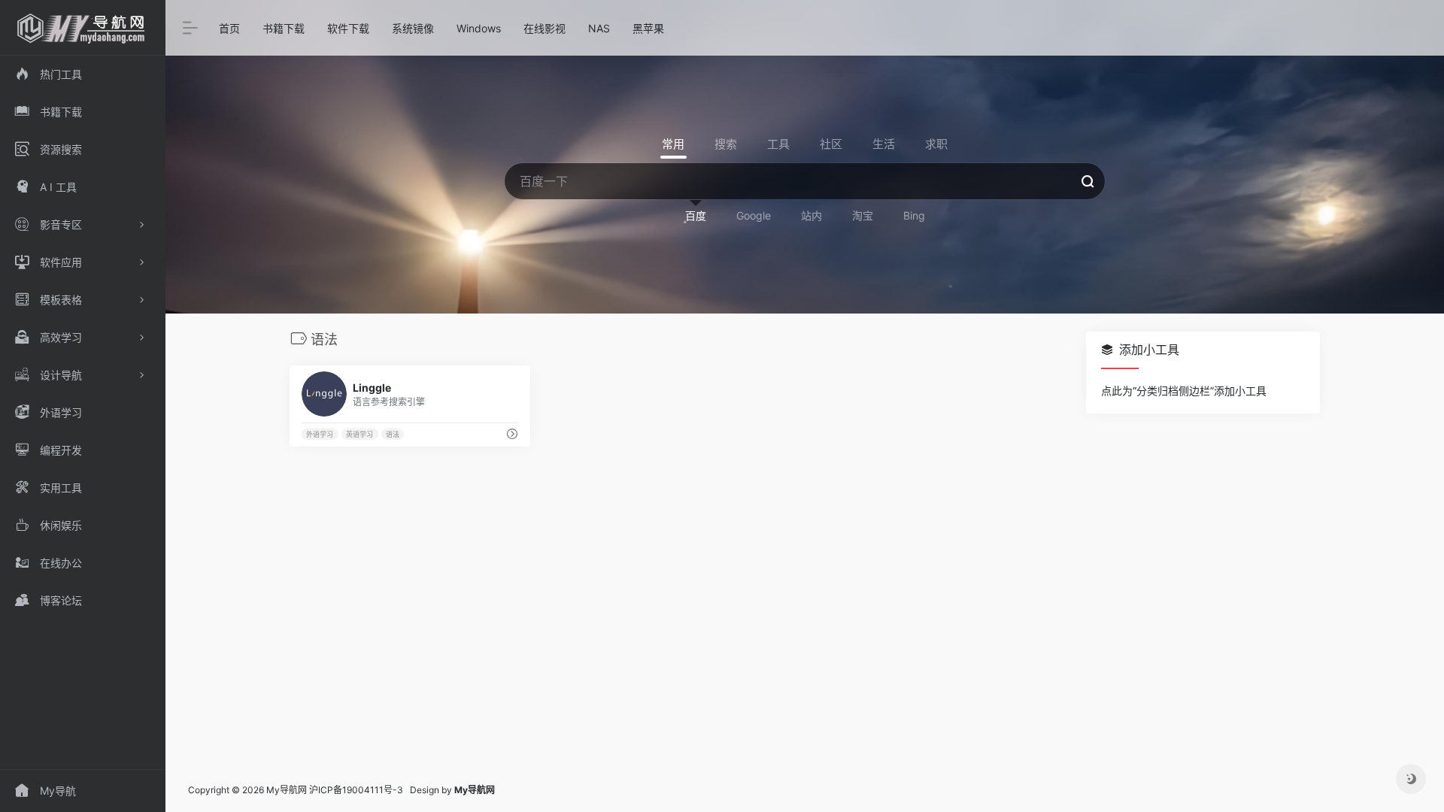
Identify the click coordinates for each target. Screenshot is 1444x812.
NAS (599, 28)
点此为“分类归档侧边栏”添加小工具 (1184, 390)
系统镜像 (413, 28)
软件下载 (348, 28)
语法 (392, 434)
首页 (229, 28)
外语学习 (319, 434)
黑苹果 (648, 28)
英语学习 (359, 434)
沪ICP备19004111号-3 (356, 789)
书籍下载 (283, 28)
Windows (479, 28)
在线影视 (544, 28)
